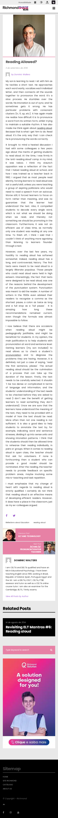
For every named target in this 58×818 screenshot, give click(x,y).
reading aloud (39, 522)
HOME (5, 777)
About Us (7, 789)
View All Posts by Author (17, 596)
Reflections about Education (17, 522)
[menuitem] (35, 2)
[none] (41, 2)
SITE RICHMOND (10, 780)
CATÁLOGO (8, 784)
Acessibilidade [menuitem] (24, 2)
